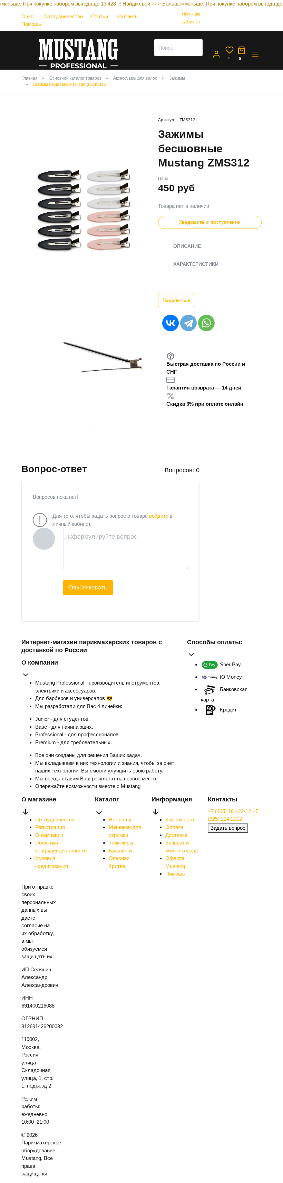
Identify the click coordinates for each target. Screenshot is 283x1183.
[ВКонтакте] (170, 323)
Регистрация (50, 827)
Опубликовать (88, 587)
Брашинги (120, 850)
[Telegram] (188, 323)
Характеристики (195, 264)
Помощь (31, 24)
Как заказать (180, 819)
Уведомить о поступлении (210, 222)
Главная (29, 78)
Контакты (127, 16)
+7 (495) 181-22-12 (230, 811)
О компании (49, 835)
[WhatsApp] (206, 323)
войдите (158, 516)
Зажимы (177, 78)
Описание (187, 246)
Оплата (174, 827)
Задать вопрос (228, 828)
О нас (28, 16)
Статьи (99, 16)
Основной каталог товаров (75, 78)
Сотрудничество (63, 16)
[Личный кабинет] (195, 28)
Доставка (176, 835)
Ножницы (120, 819)
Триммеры (121, 843)
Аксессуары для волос (135, 78)
